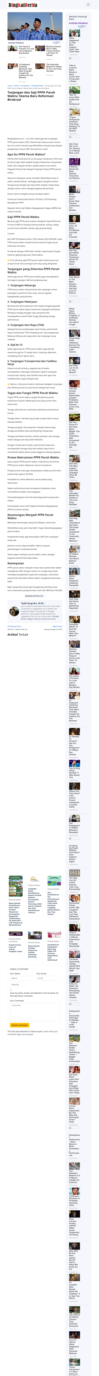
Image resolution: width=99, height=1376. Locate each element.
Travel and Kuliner (48, 619)
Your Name (15, 973)
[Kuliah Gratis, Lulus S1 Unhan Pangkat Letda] (16, 933)
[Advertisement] (27, 118)
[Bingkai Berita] (23, 4)
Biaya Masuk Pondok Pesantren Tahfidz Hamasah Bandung (34, 951)
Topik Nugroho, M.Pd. (32, 603)
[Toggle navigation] (88, 4)
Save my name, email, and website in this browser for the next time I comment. (34, 994)
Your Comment (17, 1000)
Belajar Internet (33, 619)
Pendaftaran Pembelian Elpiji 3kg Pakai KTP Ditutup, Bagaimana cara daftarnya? (53, 952)
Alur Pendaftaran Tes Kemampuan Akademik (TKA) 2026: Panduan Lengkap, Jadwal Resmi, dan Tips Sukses (53, 903)
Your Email (41, 973)
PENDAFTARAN (15, 900)
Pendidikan (13, 941)
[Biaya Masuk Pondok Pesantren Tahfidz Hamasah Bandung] (35, 935)
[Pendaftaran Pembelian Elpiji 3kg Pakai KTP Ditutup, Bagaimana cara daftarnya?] (54, 934)
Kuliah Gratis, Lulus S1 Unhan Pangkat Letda (15, 948)
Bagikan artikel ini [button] (34, 596)
